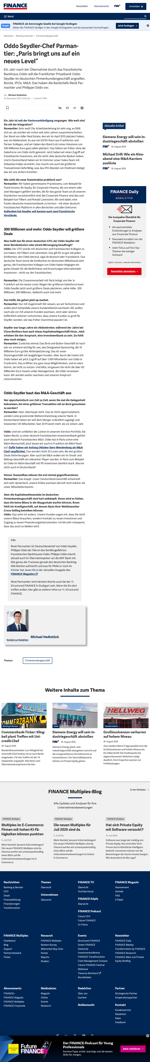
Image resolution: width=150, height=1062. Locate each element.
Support (8, 949)
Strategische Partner (126, 993)
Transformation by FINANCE (130, 949)
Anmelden (134, 6)
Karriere (82, 997)
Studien (45, 961)
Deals (56, 726)
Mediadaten (48, 988)
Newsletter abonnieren (123, 271)
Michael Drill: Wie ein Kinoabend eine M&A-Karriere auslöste (123, 158)
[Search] (145, 16)
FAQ (117, 895)
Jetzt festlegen (126, 25)
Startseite (8, 36)
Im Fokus (83, 924)
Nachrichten (11, 882)
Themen (46, 882)
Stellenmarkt (86, 1005)
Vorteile (119, 891)
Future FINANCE (87, 920)
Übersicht (46, 887)
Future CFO (84, 916)
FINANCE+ (9, 993)
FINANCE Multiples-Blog (75, 792)
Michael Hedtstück (17, 95)
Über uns (82, 993)
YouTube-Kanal (85, 891)
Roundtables (84, 977)
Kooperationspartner (126, 997)
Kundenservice (123, 1010)
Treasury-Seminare (88, 973)
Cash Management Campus (93, 961)
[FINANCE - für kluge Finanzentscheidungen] (117, 6)
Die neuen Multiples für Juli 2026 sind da (72, 827)
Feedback (120, 1022)
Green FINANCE (86, 944)
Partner (120, 988)
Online (44, 997)
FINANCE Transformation (91, 956)
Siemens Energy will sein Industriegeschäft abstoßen (124, 139)
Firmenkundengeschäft (47, 36)
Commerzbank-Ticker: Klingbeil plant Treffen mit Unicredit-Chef (23, 736)
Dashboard (9, 940)
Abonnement (122, 887)
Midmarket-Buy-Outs (52, 949)
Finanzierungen (12, 903)
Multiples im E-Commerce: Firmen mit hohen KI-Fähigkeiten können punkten (22, 829)
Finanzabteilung (12, 899)
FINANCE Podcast (89, 911)
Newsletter (82, 6)
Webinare (83, 969)
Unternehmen (49, 895)
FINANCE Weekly (124, 944)
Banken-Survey (49, 944)
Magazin (45, 993)
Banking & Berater (24, 36)
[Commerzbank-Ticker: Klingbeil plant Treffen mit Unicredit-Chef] (24, 715)
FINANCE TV (86, 882)
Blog (6, 944)
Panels (44, 953)
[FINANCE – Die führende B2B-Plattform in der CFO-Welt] (15, 6)
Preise (7, 957)
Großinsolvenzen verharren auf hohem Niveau (124, 734)
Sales (118, 1018)
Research (47, 935)
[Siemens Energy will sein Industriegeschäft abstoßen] (75, 715)
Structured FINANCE (89, 940)
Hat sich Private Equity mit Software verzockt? (125, 827)
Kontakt (120, 1005)
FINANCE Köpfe (88, 899)
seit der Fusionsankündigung (35, 120)
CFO (6, 891)
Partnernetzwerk (12, 953)
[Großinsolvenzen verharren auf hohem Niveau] (126, 715)
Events (82, 935)
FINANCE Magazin (127, 882)
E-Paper (119, 899)
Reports (45, 957)
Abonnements (101, 6)
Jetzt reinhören (131, 1048)
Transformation (111, 726)
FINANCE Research (125, 953)
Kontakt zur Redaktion (17, 640)
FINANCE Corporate (14, 1005)
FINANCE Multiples (11, 819)
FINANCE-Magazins (23, 574)
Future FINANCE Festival (91, 965)
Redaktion (84, 988)
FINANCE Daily (123, 940)
